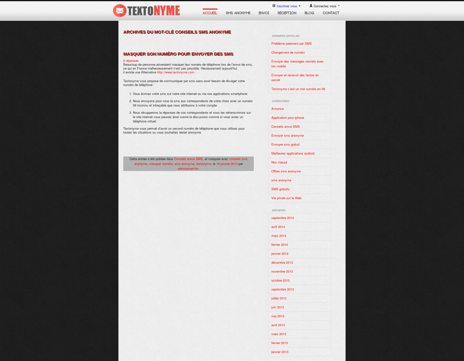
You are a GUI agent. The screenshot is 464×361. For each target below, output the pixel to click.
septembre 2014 (282, 217)
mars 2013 (278, 334)
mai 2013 (277, 316)
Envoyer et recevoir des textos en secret (295, 77)
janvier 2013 (279, 351)
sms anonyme (184, 163)
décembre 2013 (282, 262)
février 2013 (279, 342)
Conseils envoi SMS (188, 158)
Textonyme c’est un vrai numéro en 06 (298, 88)
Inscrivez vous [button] (287, 6)
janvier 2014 (279, 253)
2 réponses (131, 60)
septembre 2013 (282, 289)
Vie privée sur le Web (286, 198)
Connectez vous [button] (325, 6)
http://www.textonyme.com (175, 72)
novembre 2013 (282, 271)
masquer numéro (161, 163)
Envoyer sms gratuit (285, 144)
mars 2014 (278, 235)
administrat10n (188, 168)
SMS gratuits (280, 189)
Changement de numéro (288, 52)
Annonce (277, 108)
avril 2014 (278, 226)
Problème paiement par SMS (291, 43)
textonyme (203, 163)
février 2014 (279, 244)
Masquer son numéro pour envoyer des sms (178, 53)
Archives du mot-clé (177, 31)
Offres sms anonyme (286, 171)
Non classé (279, 162)
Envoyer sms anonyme (287, 135)
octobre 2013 (280, 280)
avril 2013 (278, 325)
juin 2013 (277, 307)
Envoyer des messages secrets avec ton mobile (297, 63)
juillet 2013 (278, 298)
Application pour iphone (287, 117)
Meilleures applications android (292, 153)
